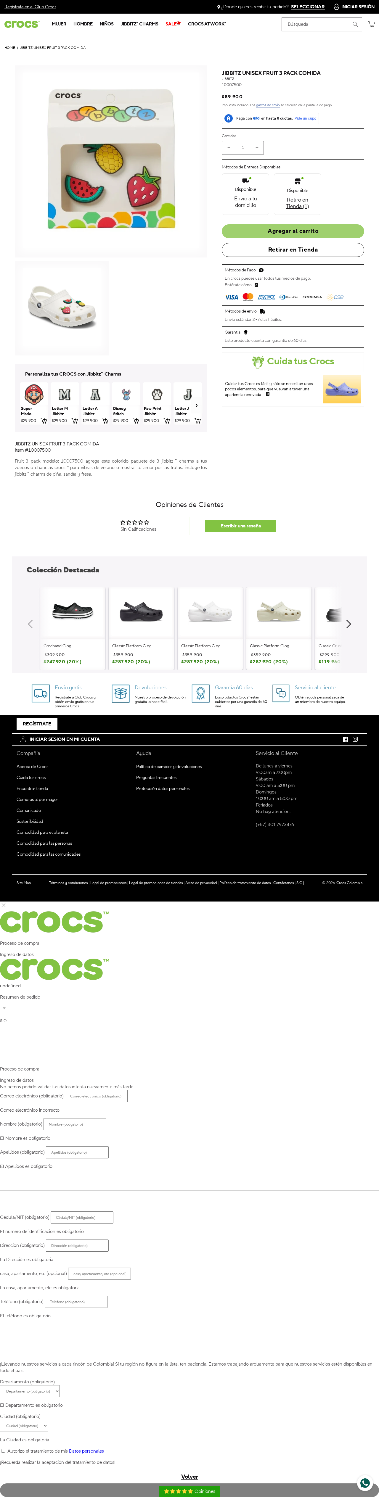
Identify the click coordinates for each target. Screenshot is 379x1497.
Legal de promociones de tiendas (156, 882)
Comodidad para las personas (44, 843)
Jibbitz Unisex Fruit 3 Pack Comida (53, 48)
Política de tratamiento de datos (245, 882)
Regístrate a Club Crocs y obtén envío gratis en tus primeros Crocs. (75, 702)
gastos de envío (268, 105)
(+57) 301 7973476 (275, 825)
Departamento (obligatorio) (27, 1382)
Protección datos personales (163, 788)
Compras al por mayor (37, 799)
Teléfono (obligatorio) (22, 1302)
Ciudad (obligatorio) (20, 1416)
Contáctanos (284, 882)
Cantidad (229, 135)
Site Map (24, 882)
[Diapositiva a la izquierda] (30, 624)
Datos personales (86, 1451)
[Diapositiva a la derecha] (348, 624)
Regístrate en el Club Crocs (30, 7)
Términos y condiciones (69, 882)
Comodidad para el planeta (42, 832)
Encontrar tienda (32, 788)
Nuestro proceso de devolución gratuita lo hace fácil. (160, 699)
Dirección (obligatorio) (22, 1245)
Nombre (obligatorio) (21, 1124)
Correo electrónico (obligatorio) (32, 1096)
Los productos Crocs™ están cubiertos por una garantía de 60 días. (241, 702)
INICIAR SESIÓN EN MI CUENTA (65, 739)
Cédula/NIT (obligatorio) (24, 1217)
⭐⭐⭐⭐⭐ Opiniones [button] (189, 1491)
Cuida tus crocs (31, 777)
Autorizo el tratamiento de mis (55, 1451)
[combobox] (322, 24)
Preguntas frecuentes (156, 777)
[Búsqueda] (355, 24)
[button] (59, 24)
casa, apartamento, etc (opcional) (33, 1274)
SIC (300, 882)
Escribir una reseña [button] (241, 526)
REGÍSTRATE (37, 724)
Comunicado (29, 810)
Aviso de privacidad (202, 882)
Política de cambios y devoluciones (169, 767)
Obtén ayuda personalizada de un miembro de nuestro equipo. (320, 699)
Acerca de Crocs (32, 767)
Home (9, 48)
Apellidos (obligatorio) (22, 1152)
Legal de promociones (109, 882)
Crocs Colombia (349, 882)
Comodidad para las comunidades (49, 854)
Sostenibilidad (30, 821)
